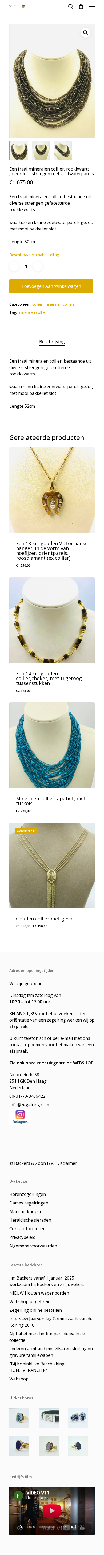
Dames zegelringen (28, 1203)
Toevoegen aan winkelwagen (51, 286)
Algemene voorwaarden (33, 1246)
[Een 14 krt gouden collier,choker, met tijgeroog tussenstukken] (52, 620)
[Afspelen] (21, 1527)
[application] (52, 1511)
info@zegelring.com (29, 1105)
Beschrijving (52, 341)
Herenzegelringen (27, 1194)
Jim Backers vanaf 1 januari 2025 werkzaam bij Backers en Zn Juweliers (47, 1281)
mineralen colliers (60, 304)
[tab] (52, 342)
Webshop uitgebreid (29, 1302)
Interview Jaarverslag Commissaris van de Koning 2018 (51, 1322)
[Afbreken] (73, 1527)
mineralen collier (32, 312)
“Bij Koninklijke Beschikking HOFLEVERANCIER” (37, 1367)
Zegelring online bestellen (35, 1310)
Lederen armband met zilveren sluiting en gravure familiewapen (51, 1352)
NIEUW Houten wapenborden (39, 1293)
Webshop (19, 1379)
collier (37, 304)
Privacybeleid (22, 1237)
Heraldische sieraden (30, 1220)
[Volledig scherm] (82, 1527)
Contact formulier (27, 1229)
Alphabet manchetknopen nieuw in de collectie (47, 1337)
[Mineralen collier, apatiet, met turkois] (52, 745)
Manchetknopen (25, 1211)
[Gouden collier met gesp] (52, 865)
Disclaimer (67, 1163)
